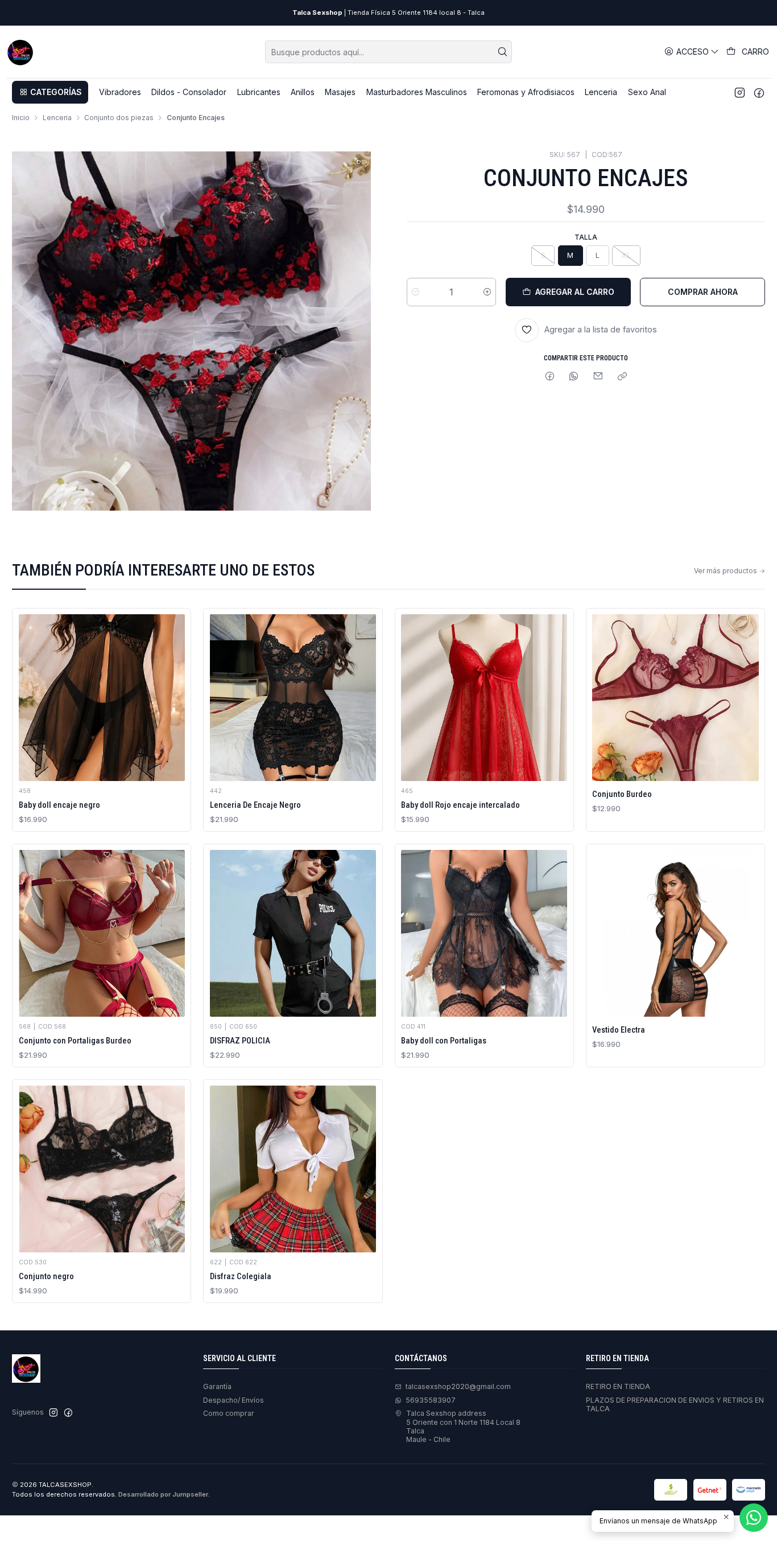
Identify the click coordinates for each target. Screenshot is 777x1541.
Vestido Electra (618, 1030)
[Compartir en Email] (598, 377)
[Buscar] (502, 51)
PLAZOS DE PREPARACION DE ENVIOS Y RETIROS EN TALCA (675, 1404)
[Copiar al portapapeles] (622, 377)
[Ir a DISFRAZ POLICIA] (293, 933)
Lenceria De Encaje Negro (255, 805)
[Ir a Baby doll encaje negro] (102, 697)
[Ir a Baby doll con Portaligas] (484, 933)
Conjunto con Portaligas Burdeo (75, 1040)
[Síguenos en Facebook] (759, 92)
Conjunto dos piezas (119, 117)
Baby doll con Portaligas (443, 1040)
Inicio (21, 117)
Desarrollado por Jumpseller (163, 1494)
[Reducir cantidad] (415, 292)
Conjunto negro (46, 1276)
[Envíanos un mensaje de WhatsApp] (753, 1517)
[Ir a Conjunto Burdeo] (675, 697)
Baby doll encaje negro (59, 805)
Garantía (217, 1386)
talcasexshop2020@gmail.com (458, 1386)
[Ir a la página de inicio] (20, 52)
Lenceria (57, 117)
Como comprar (228, 1413)
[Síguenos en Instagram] (740, 92)
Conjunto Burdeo (622, 794)
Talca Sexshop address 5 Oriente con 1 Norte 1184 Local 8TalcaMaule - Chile (463, 1426)
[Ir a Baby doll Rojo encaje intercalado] (484, 697)
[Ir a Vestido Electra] (675, 933)
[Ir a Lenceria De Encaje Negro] (293, 697)
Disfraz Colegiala (240, 1276)
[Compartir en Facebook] (550, 377)
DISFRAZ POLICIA (240, 1040)
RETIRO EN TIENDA (618, 1386)
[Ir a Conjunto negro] (102, 1169)
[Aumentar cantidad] (487, 292)
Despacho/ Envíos (233, 1400)
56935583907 (431, 1400)
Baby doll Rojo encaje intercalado (460, 805)
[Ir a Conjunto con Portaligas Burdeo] (102, 933)
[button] (50, 92)
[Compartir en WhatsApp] (573, 377)
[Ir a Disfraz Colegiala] (293, 1169)
